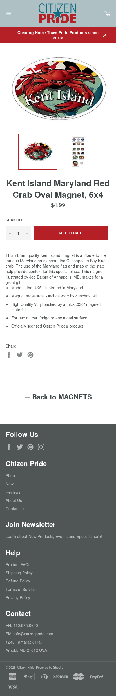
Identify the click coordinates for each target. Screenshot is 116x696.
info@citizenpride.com (33, 634)
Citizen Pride (25, 667)
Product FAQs (18, 564)
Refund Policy (18, 581)
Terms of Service (21, 589)
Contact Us (15, 508)
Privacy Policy (18, 597)
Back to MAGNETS (61, 396)
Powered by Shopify (49, 667)
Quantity (14, 220)
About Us (14, 500)
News (10, 483)
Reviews (13, 492)
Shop (10, 475)
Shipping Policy (19, 572)
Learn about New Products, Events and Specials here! (54, 536)
